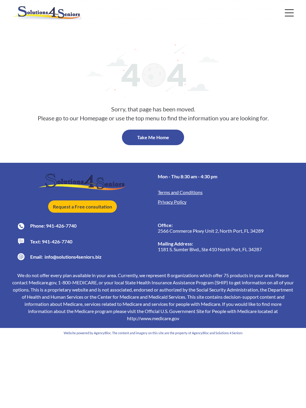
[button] (289, 12)
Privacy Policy (172, 202)
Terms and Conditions (180, 192)
